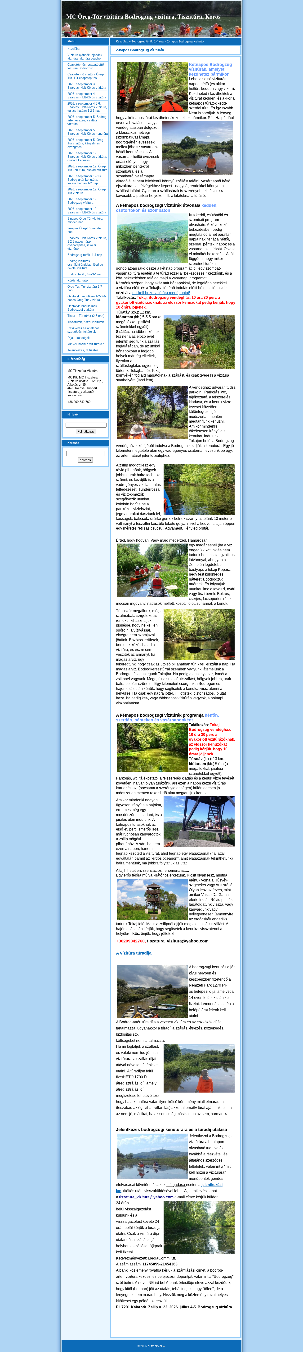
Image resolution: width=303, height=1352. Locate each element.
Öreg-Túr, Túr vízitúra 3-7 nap (84, 288)
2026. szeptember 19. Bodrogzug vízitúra (82, 200)
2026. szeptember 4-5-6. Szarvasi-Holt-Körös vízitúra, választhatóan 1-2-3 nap (87, 107)
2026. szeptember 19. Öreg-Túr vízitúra (86, 191)
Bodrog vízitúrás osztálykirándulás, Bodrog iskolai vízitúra (85, 264)
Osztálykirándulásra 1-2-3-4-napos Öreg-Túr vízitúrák (86, 298)
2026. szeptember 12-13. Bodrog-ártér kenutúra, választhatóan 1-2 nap (84, 179)
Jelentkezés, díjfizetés (82, 350)
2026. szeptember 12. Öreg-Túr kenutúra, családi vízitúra (87, 168)
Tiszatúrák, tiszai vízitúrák (85, 322)
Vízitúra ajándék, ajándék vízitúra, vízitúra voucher (84, 56)
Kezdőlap (122, 41)
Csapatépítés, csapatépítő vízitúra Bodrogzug (85, 66)
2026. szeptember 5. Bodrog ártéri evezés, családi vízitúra (86, 120)
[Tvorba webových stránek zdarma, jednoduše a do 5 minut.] (164, 1346)
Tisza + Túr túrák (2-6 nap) (85, 316)
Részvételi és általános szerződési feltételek (83, 329)
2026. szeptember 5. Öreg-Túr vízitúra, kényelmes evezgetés (85, 143)
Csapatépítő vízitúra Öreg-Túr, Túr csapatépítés (85, 76)
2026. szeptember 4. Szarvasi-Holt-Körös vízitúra (86, 95)
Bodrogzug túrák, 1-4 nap (147, 41)
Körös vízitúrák (77, 280)
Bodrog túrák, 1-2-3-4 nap (84, 274)
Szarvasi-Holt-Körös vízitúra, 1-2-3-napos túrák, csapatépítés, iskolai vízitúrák (87, 243)
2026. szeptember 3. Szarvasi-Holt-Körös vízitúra (86, 85)
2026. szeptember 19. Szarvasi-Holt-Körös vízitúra (86, 210)
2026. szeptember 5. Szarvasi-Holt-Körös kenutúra (87, 131)
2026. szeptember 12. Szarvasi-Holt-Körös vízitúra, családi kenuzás (87, 156)
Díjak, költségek (78, 338)
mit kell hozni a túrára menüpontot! (161, 293)
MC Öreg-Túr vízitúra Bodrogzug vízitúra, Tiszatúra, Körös (143, 16)
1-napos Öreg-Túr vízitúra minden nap (84, 220)
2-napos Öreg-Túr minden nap (84, 230)
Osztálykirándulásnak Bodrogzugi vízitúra (82, 307)
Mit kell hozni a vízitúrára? (85, 344)
